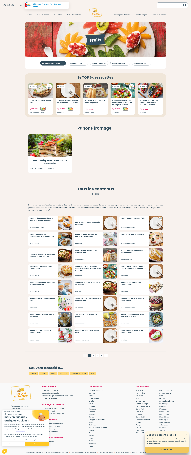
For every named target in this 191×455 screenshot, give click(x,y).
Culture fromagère (49, 411)
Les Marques (142, 386)
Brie (92, 373)
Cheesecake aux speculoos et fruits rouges (132, 299)
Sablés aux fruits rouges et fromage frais (41, 332)
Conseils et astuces (49, 398)
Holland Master (165, 393)
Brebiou (139, 398)
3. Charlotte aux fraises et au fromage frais (95, 101)
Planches (92, 443)
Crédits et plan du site (140, 452)
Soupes (92, 414)
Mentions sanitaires (122, 452)
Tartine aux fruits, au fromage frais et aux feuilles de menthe (133, 267)
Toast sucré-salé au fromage (132, 234)
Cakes (91, 396)
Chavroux (139, 414)
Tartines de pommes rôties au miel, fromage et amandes (41, 219)
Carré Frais (140, 409)
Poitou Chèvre (164, 414)
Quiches (92, 406)
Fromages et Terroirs (53, 404)
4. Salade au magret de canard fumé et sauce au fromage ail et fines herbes (122, 103)
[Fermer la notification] (186, 435)
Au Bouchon (140, 393)
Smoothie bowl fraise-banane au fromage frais (88, 299)
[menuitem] (28, 15)
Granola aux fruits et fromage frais (87, 332)
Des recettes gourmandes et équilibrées (57, 396)
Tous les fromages (49, 429)
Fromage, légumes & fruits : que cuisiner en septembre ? (42, 255)
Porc (53, 373)
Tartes (91, 417)
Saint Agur (163, 419)
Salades (92, 412)
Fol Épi (138, 427)
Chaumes (139, 412)
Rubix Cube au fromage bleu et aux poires (42, 315)
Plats (91, 446)
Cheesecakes (94, 398)
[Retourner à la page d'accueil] (95, 12)
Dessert (92, 430)
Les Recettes (95, 386)
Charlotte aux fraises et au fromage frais (86, 251)
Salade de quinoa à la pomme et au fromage (88, 283)
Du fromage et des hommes (53, 408)
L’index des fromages (50, 431)
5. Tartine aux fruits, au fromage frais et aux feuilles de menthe (149, 102)
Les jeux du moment (52, 437)
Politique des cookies (106, 452)
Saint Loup (163, 425)
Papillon (162, 406)
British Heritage (142, 404)
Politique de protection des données (83, 452)
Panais (33, 373)
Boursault (139, 396)
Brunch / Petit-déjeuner (98, 427)
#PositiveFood (49, 386)
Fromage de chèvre (79, 373)
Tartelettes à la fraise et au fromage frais (132, 332)
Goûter (91, 441)
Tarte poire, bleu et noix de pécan (86, 315)
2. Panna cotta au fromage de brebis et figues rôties (67, 101)
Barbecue (92, 425)
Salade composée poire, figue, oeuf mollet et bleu (133, 315)
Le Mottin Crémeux (166, 401)
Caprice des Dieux (143, 406)
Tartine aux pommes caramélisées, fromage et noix (42, 235)
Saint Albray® (164, 422)
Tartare (162, 430)
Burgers (92, 393)
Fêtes (91, 438)
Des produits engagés (50, 393)
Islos (161, 396)
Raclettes (92, 409)
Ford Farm (140, 430)
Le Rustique (163, 404)
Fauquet (139, 425)
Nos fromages (49, 419)
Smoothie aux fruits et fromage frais (42, 299)
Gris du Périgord (165, 390)
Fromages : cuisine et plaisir (53, 414)
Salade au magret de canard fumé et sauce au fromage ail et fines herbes (88, 268)
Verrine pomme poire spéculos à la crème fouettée (42, 283)
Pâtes (91, 404)
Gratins (92, 401)
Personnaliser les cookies (34, 452)
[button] (106, 355)
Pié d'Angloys (164, 412)
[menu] (28, 15)
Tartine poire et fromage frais (132, 218)
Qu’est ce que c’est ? (50, 390)
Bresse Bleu (140, 401)
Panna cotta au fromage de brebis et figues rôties (86, 235)
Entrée (91, 435)
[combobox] (170, 5)
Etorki (138, 422)
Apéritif (92, 422)
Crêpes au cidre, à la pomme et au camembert (133, 251)
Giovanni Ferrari (142, 433)
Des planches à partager (51, 426)
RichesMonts (164, 417)
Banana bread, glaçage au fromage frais (131, 283)
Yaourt (43, 373)
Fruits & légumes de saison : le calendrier (50, 162)
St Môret (162, 427)
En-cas (91, 433)
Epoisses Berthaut (143, 419)
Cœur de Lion (141, 417)
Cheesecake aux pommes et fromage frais (41, 267)
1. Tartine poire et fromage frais (40, 101)
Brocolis (63, 373)
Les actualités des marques (52, 423)
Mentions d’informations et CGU (57, 452)
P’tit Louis (163, 409)
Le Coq (162, 398)
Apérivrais (139, 390)
